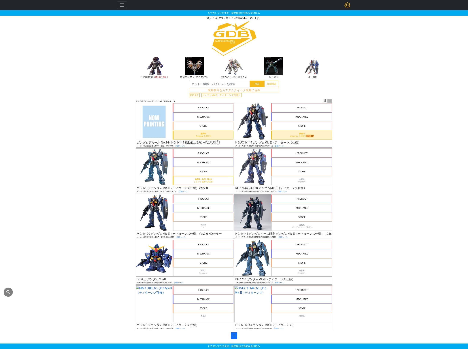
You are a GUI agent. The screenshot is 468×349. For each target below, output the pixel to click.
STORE (203, 125)
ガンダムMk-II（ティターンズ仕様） (221, 95)
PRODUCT (203, 107)
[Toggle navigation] (122, 5)
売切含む (194, 95)
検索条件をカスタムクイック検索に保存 (234, 90)
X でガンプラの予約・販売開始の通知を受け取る (234, 12)
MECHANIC (203, 116)
